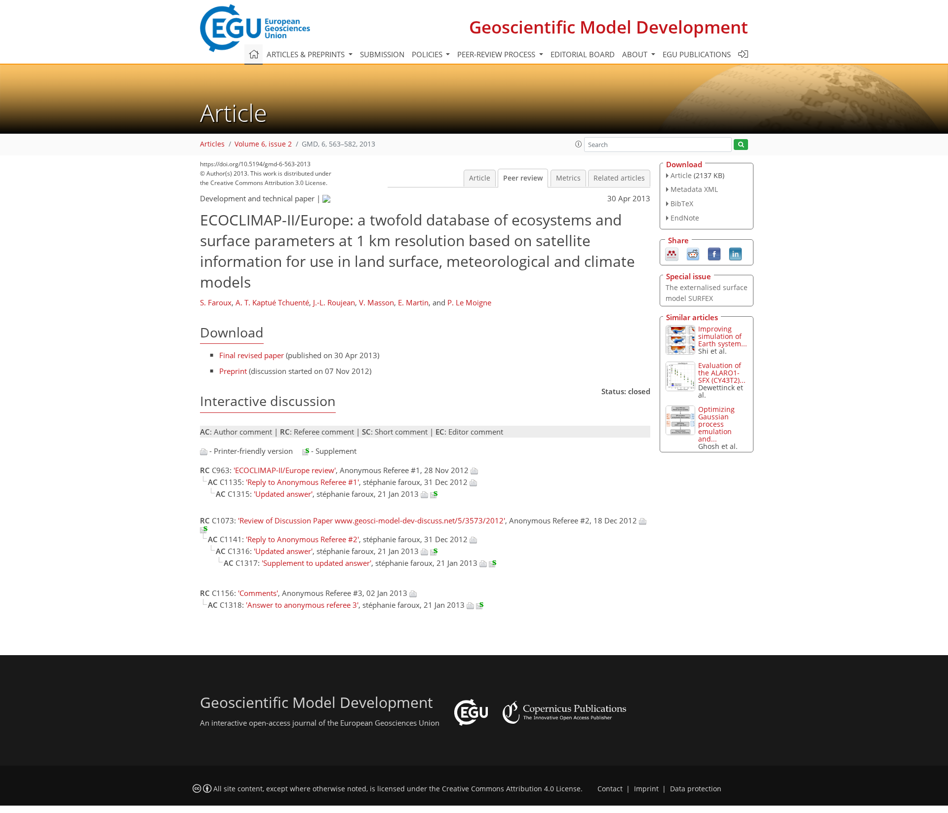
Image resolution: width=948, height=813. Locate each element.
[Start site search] (741, 144)
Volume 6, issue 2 (263, 144)
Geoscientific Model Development (608, 26)
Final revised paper (251, 355)
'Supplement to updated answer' (316, 563)
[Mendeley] (671, 253)
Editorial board (583, 54)
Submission (382, 54)
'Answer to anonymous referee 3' (302, 605)
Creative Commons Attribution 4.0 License (511, 788)
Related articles (619, 178)
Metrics (568, 178)
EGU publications (697, 54)
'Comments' (258, 593)
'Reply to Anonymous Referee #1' (302, 482)
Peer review (523, 178)
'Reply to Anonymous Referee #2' (302, 539)
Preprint (233, 371)
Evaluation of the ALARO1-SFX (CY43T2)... (722, 373)
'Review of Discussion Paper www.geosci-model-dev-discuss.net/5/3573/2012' (371, 520)
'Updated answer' (283, 494)
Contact (610, 788)
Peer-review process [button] (497, 54)
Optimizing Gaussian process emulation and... (716, 424)
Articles (212, 144)
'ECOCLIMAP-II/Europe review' (285, 470)
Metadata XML (694, 189)
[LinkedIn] (735, 253)
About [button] (635, 54)
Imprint (646, 788)
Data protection (695, 788)
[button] (578, 144)
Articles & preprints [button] (307, 54)
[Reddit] (693, 253)
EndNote (685, 217)
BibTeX (682, 203)
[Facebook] (714, 253)
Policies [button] (428, 54)
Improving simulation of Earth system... (722, 336)
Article (479, 178)
